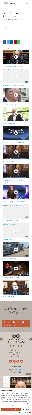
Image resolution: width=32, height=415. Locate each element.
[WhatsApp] (18, 42)
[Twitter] (8, 42)
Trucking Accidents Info (10, 258)
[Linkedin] (11, 42)
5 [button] (16, 346)
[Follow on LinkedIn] (17, 361)
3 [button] (13, 346)
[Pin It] (15, 42)
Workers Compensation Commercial (14, 201)
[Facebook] (4, 42)
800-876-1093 (19, 369)
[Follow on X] (14, 361)
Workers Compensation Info (11, 277)
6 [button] (18, 346)
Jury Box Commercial (9, 239)
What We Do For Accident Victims (13, 142)
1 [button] (10, 346)
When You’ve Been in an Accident (13, 85)
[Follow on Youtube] (21, 361)
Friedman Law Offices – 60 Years (13, 66)
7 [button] (20, 346)
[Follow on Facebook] (10, 361)
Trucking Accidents (9, 123)
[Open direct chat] (27, 374)
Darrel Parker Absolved (10, 104)
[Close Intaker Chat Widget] (30, 374)
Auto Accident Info (8, 297)
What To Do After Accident (11, 161)
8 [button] (21, 346)
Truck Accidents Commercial (12, 220)
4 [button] (15, 346)
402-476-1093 (18, 371)
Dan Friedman (9, 19)
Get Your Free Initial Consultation (14, 323)
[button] (1, 339)
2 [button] (12, 346)
